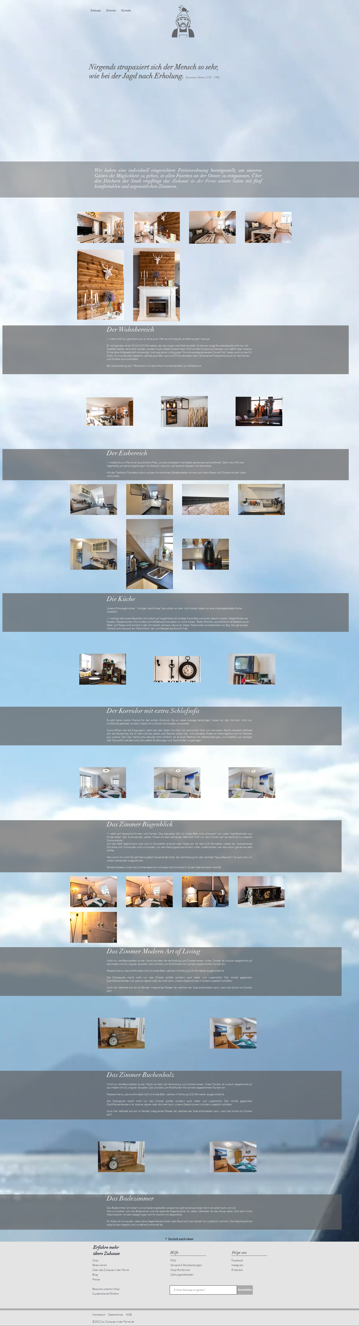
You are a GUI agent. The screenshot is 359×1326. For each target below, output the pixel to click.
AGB (129, 1314)
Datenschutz (115, 1314)
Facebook (237, 1260)
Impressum (98, 1314)
